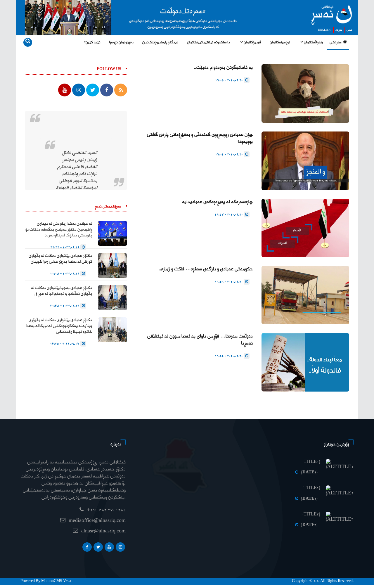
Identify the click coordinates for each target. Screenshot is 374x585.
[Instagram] (120, 547)
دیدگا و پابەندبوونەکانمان (160, 42)
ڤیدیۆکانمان (252, 42)
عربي (349, 30)
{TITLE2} (311, 488)
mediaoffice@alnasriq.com (97, 520)
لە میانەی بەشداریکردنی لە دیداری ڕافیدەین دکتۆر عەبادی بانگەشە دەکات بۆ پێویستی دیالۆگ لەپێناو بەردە (58, 230)
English (324, 30)
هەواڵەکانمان (313, 42)
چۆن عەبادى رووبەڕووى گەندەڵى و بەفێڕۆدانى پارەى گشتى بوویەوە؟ (200, 138)
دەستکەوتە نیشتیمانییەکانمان (208, 42)
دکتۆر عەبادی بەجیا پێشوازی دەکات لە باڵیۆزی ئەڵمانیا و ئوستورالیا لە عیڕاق (61, 291)
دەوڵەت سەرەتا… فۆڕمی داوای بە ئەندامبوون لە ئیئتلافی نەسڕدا (200, 340)
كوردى (338, 30)
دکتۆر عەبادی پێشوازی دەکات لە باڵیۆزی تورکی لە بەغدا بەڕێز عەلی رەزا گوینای (60, 259)
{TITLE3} (311, 514)
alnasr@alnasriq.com (103, 531)
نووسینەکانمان (280, 42)
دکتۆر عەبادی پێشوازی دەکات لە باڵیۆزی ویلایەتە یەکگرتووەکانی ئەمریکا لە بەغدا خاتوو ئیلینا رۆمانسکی (59, 326)
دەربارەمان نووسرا (121, 42)
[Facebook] (87, 547)
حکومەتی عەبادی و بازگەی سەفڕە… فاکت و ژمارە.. (206, 269)
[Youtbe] (109, 547)
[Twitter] (98, 547)
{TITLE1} (311, 462)
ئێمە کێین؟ (92, 42)
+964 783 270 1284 (106, 510)
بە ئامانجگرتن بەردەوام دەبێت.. (223, 67)
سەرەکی (336, 42)
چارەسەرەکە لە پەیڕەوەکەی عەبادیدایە (217, 202)
